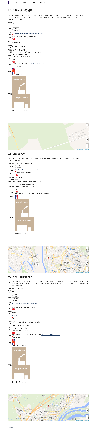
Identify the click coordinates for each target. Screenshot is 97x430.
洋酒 (37, 2)
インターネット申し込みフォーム (37, 64)
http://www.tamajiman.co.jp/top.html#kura (27, 170)
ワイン (29, 2)
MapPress (77, 149)
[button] (87, 145)
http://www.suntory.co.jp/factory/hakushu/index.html (27, 33)
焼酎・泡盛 (42, 2)
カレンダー (15, 316)
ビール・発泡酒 (22, 2)
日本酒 (33, 2)
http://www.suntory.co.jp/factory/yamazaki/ (24, 303)
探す (12, 2)
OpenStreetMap (86, 149)
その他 (16, 2)
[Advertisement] (20, 118)
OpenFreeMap (81, 149)
